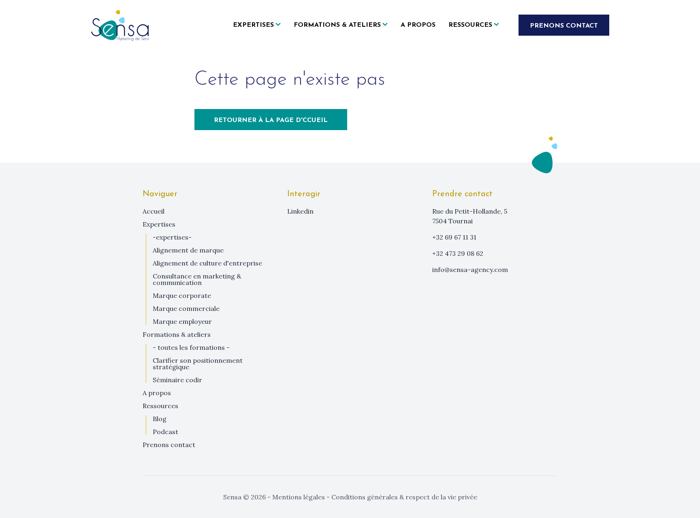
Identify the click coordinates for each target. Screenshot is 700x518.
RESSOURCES (160, 406)
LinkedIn (300, 211)
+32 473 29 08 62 (457, 253)
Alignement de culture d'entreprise (207, 263)
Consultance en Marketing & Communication (197, 279)
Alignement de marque (188, 250)
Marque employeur (182, 321)
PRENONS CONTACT (564, 26)
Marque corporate (182, 295)
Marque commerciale (186, 308)
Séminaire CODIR (177, 380)
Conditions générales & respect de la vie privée (403, 497)
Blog (159, 419)
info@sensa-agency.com (470, 269)
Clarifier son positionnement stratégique (198, 363)
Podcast (165, 432)
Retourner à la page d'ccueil (271, 120)
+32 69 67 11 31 (454, 237)
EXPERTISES (159, 224)
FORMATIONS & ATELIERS (177, 334)
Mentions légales (299, 497)
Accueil (153, 211)
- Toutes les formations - (191, 347)
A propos (418, 25)
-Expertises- (172, 237)
